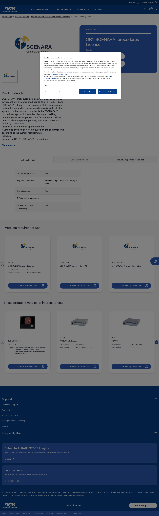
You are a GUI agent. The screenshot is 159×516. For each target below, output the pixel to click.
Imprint (46, 85)
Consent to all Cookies (107, 92)
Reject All (87, 92)
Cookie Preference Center (54, 92)
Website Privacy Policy (60, 74)
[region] (80, 75)
